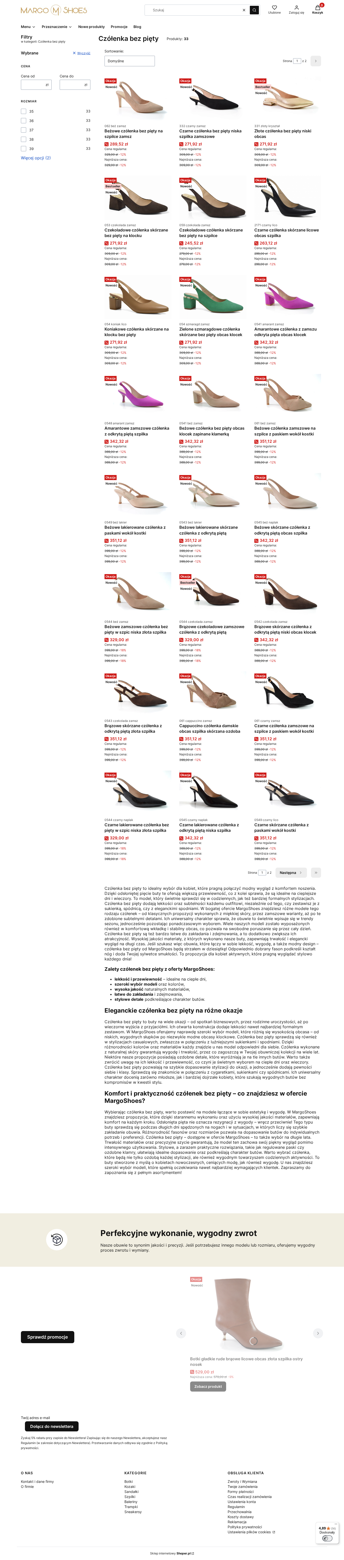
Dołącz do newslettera (51, 1426)
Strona (287, 61)
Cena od (28, 76)
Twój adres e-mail (35, 1418)
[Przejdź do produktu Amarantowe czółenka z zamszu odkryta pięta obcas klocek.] (287, 297)
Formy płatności (241, 1491)
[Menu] (336, 1525)
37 (31, 130)
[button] (254, 10)
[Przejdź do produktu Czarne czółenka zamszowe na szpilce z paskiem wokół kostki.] (287, 693)
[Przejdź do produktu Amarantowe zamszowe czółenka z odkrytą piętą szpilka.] (138, 396)
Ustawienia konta (242, 1501)
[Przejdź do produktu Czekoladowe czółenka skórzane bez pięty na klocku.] (138, 198)
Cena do (67, 76)
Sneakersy (133, 1512)
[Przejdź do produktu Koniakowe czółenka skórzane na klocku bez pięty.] (138, 297)
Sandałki (131, 1491)
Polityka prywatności (245, 1527)
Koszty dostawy (241, 1517)
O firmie (27, 1486)
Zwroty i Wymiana (242, 1481)
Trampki (131, 1507)
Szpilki (129, 1496)
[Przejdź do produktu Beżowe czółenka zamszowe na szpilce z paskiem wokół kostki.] (287, 396)
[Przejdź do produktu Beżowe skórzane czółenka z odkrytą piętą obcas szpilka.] (287, 495)
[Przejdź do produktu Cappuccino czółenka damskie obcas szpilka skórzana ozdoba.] (212, 693)
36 (31, 121)
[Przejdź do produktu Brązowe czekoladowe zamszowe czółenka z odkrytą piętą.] (212, 594)
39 (31, 148)
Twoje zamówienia (243, 1486)
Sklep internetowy (170, 1553)
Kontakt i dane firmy (37, 1481)
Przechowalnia (240, 1512)
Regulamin (236, 1507)
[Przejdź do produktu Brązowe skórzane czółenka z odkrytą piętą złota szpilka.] (138, 693)
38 (31, 139)
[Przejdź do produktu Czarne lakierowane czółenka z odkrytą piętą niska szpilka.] (212, 793)
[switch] (327, 1538)
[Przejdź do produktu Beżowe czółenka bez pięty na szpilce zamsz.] (138, 98)
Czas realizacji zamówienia (250, 1496)
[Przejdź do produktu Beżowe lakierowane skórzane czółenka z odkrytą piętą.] (212, 495)
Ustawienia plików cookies (250, 1532)
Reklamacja (237, 1522)
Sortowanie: (114, 51)
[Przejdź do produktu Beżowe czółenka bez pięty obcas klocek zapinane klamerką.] (212, 396)
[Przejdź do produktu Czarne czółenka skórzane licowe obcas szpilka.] (287, 198)
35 (31, 111)
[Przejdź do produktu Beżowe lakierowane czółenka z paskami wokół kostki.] (138, 495)
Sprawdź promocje (47, 1337)
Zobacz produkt (208, 1386)
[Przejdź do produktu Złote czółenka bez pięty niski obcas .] (287, 98)
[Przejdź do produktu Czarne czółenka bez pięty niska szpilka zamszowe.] (212, 98)
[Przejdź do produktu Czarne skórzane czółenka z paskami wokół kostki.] (287, 793)
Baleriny (130, 1501)
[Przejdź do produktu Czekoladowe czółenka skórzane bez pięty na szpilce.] (212, 198)
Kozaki (129, 1486)
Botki (128, 1481)
